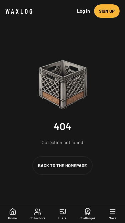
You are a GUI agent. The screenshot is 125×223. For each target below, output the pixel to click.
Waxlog (19, 11)
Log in (83, 11)
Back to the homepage (62, 165)
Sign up (107, 11)
